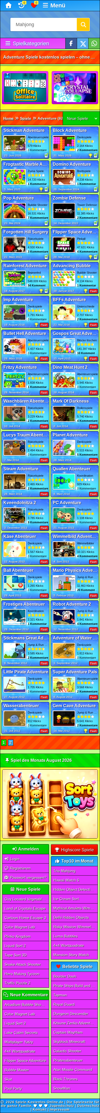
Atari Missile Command (72, 1069)
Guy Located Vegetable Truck (27, 899)
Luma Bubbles (65, 936)
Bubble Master (17, 1070)
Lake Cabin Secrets (21, 1032)
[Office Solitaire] (25, 88)
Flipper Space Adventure (25, 1060)
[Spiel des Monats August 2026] (50, 837)
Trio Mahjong (64, 871)
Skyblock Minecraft (69, 1041)
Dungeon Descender (70, 1013)
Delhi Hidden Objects (71, 917)
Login (14, 859)
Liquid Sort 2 (15, 946)
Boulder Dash (64, 976)
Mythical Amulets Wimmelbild (75, 908)
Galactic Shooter (67, 1051)
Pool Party (13, 1088)
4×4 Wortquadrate (20, 1051)
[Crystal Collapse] (75, 88)
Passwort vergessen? (27, 877)
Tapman (60, 995)
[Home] (9, 5)
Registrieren (20, 868)
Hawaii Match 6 (66, 880)
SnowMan (61, 1088)
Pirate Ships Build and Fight (75, 986)
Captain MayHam (68, 1032)
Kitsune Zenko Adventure (74, 1023)
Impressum (60, 1109)
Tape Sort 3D (16, 955)
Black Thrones (65, 1079)
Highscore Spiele (77, 850)
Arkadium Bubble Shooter (26, 1004)
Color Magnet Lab (20, 927)
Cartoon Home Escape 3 (25, 918)
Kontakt (40, 1109)
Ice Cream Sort (66, 899)
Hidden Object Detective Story (75, 889)
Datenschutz (88, 1106)
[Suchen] (83, 24)
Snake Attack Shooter (23, 964)
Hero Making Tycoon (22, 974)
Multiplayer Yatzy (19, 1042)
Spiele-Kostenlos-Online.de (39, 1102)
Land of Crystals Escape (25, 908)
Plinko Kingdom (18, 936)
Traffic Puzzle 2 (17, 983)
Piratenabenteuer (68, 1060)
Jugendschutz (62, 1106)
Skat (8, 1079)
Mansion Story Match (71, 955)
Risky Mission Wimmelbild (75, 927)
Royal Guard (64, 1004)
